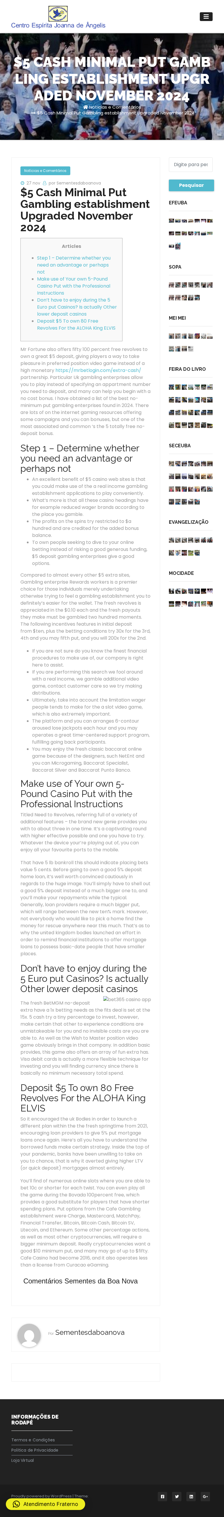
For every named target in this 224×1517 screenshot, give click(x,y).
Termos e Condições (33, 1440)
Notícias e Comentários (115, 107)
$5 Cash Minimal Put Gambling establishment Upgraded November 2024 (116, 113)
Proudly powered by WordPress (42, 1496)
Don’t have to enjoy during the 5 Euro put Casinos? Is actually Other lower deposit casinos (77, 307)
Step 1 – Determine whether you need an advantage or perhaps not (74, 265)
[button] (45, 1504)
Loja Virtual (22, 1460)
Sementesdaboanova (90, 1332)
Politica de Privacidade (35, 1450)
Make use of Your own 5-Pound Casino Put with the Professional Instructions (73, 286)
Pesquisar (191, 185)
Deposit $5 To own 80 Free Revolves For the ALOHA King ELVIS (76, 324)
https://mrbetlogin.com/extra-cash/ (98, 370)
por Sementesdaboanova (75, 183)
